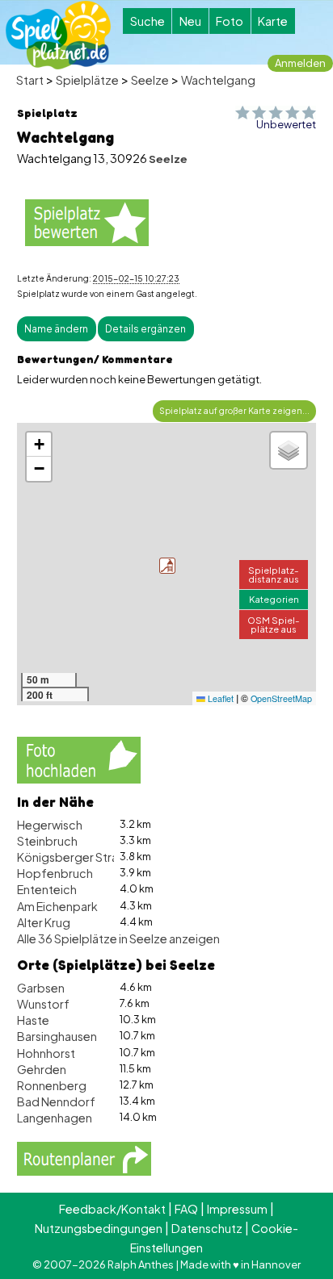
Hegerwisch (49, 824)
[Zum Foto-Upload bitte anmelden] (79, 758)
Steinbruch (47, 841)
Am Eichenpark (57, 906)
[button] (167, 566)
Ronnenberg (51, 1085)
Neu (190, 21)
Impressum (237, 1209)
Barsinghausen (57, 1036)
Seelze (150, 80)
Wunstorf (43, 1004)
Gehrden (41, 1069)
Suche (147, 21)
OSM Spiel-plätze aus (273, 624)
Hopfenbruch (55, 873)
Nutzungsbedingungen (98, 1228)
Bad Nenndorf (56, 1101)
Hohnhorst (46, 1053)
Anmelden (300, 62)
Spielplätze (87, 80)
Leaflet (219, 698)
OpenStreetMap (281, 698)
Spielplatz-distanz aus (273, 574)
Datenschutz (206, 1228)
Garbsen (41, 987)
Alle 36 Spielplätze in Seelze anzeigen (118, 938)
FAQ (186, 1209)
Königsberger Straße (74, 857)
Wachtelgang (218, 80)
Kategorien (274, 598)
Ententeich (47, 889)
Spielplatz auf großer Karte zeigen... (234, 410)
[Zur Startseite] (58, 35)
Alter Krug (43, 922)
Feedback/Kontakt (112, 1209)
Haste (33, 1020)
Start (30, 80)
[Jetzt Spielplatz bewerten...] (87, 222)
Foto (229, 21)
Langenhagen (54, 1117)
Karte (273, 21)
